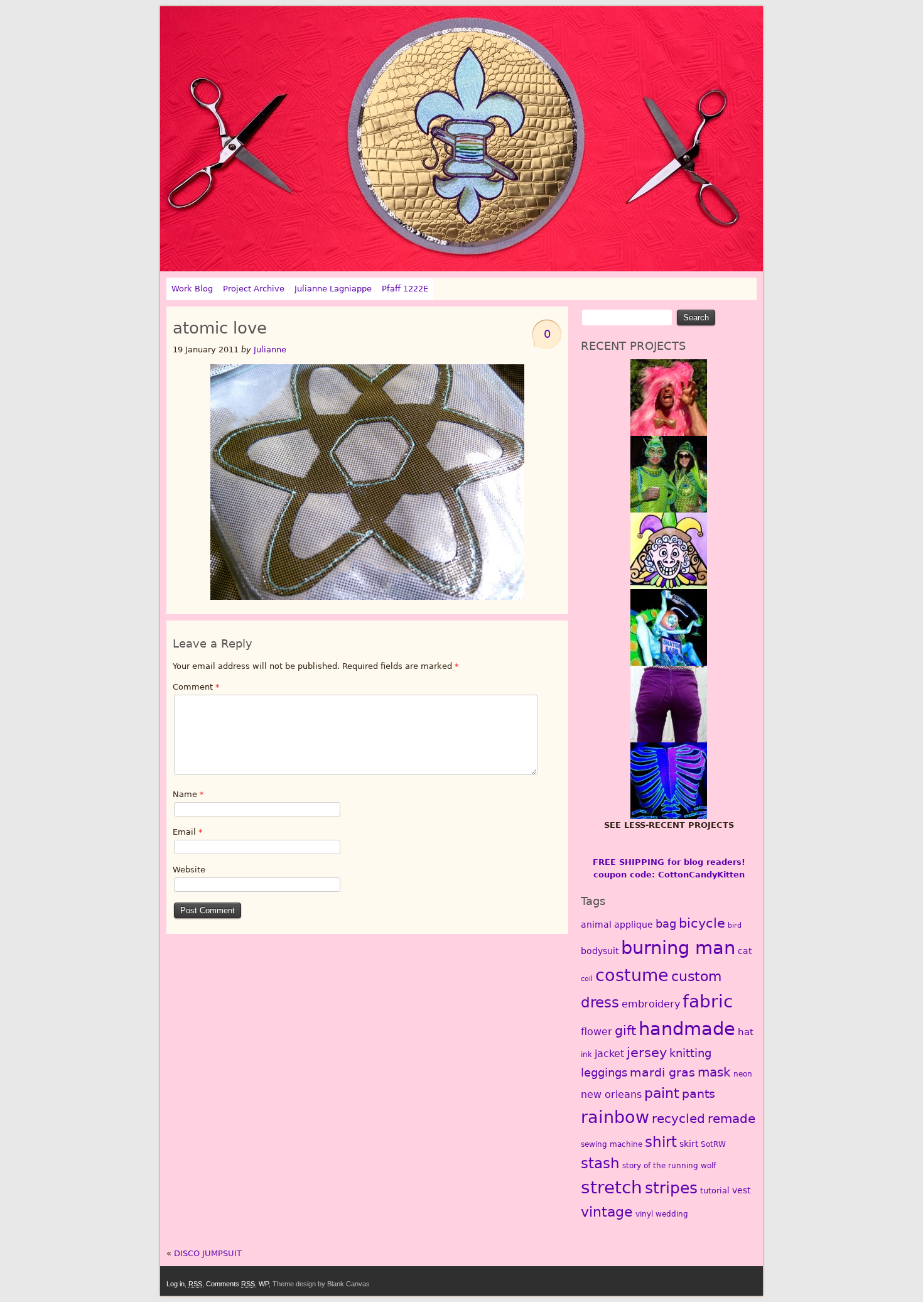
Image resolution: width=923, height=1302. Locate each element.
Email (188, 832)
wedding (672, 1214)
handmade (687, 1028)
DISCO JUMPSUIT (208, 1253)
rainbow (615, 1117)
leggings (604, 1072)
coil (587, 979)
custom (696, 976)
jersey (647, 1052)
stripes (671, 1188)
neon (742, 1074)
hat (745, 1032)
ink (586, 1054)
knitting (690, 1053)
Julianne (270, 349)
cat (745, 951)
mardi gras (662, 1072)
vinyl (644, 1214)
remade (731, 1118)
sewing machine (611, 1144)
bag (666, 923)
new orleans (611, 1094)
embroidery (651, 1004)
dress (600, 1002)
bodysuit (599, 951)
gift (625, 1030)
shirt (661, 1141)
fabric (708, 1001)
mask (714, 1072)
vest (741, 1190)
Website (189, 869)
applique (633, 925)
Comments (230, 1284)
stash (600, 1163)
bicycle (702, 923)
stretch (611, 1187)
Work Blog (192, 288)
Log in (175, 1284)
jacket (609, 1054)
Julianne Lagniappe (333, 288)
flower (596, 1032)
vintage (607, 1212)
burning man (678, 947)
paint (661, 1093)
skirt (688, 1144)
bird (735, 925)
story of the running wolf (669, 1165)
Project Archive (253, 288)
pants (698, 1094)
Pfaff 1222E (405, 288)
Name (188, 794)
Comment (196, 687)
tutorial (715, 1190)
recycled (678, 1118)
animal (596, 925)
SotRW (713, 1144)
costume (632, 975)
